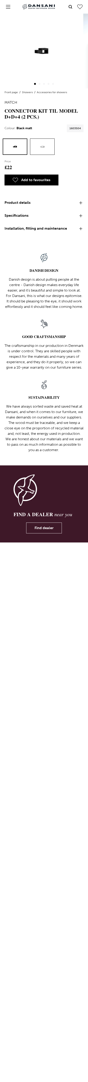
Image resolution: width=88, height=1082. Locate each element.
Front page (12, 92)
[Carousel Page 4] (48, 84)
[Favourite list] (80, 7)
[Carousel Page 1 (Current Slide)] (35, 84)
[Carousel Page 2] (39, 84)
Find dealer (44, 528)
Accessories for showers (52, 92)
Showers (27, 92)
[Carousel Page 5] (53, 84)
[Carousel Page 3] (44, 84)
